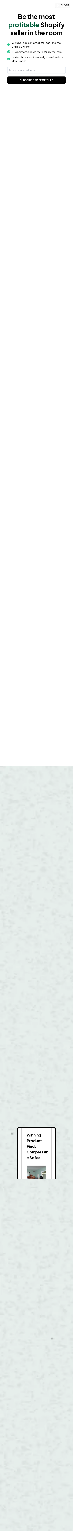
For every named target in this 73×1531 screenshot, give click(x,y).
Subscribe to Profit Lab (36, 80)
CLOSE (65, 5)
